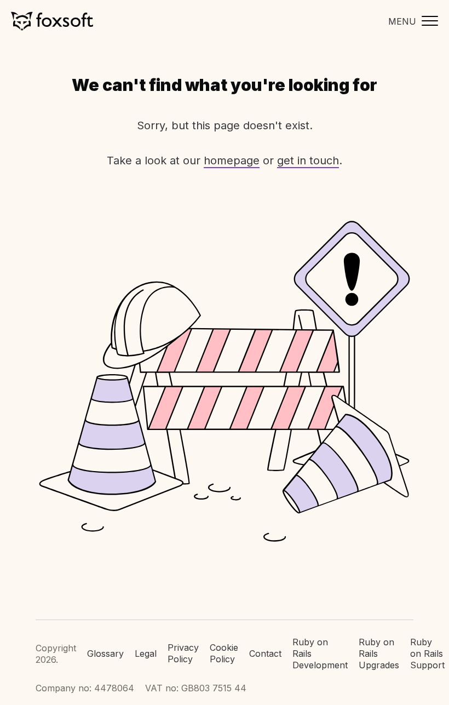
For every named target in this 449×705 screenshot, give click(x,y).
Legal (146, 653)
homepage (232, 160)
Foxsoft (52, 21)
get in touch (308, 160)
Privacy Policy (183, 653)
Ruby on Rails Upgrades (379, 653)
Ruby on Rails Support (427, 653)
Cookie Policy (224, 653)
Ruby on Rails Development (320, 653)
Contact (265, 653)
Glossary (105, 653)
